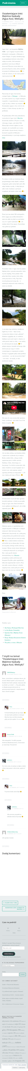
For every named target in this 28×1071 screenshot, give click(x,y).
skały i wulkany (16, 1053)
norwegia (14, 1046)
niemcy (10, 1046)
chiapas (15, 23)
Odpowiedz (5, 699)
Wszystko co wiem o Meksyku (13, 642)
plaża (7, 1050)
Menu (23, 3)
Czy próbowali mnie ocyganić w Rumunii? (12, 991)
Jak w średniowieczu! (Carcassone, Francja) (13, 1004)
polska (15, 1050)
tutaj (3, 138)
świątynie (20, 1061)
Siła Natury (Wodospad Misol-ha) (14, 628)
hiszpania (15, 1029)
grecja (22, 1027)
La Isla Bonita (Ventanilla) (12, 630)
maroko (18, 1039)
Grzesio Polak (10, 734)
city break (9, 1027)
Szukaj (4, 971)
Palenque (15, 96)
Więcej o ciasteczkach (22, 1064)
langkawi (12, 1036)
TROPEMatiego (11, 672)
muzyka (13, 1042)
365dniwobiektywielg (12, 832)
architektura (11, 1024)
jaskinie (18, 1033)
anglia (5, 1024)
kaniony (7, 1036)
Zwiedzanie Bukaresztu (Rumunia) (10, 988)
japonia (12, 1033)
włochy (12, 1058)
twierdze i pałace (9, 1055)
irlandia (6, 1033)
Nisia (10, 706)
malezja (6, 1039)
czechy (16, 1027)
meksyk (20, 23)
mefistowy (9, 760)
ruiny (8, 1053)
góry (6, 1029)
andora (24, 1021)
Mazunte (16, 555)
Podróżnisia (9, 2)
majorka (23, 1036)
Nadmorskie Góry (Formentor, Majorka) (15, 908)
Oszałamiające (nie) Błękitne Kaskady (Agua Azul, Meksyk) (12, 16)
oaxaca (19, 1046)
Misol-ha (20, 118)
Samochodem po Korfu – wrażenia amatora (13, 995)
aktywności (7, 1021)
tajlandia (24, 1053)
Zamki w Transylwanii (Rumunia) (10, 984)
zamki (17, 1058)
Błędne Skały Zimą (11, 902)
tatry (3, 1055)
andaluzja (17, 1021)
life (18, 1036)
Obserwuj (8, 954)
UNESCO (17, 1055)
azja (18, 1024)
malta (13, 1039)
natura (5, 25)
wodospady (12, 25)
